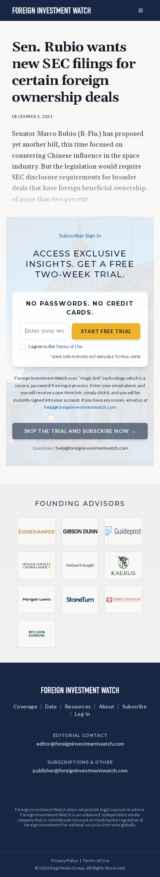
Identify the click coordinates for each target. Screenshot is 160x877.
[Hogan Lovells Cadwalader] (36, 566)
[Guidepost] (123, 531)
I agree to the (55, 347)
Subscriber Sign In (80, 235)
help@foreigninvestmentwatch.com (80, 407)
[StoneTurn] (80, 600)
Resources (78, 706)
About (107, 706)
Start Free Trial (106, 331)
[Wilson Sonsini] (36, 634)
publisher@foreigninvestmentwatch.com (80, 770)
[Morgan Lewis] (36, 599)
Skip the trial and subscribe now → (80, 431)
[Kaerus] (123, 566)
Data (51, 706)
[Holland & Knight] (80, 566)
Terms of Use (69, 347)
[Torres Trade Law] (123, 599)
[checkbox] (23, 347)
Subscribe (134, 706)
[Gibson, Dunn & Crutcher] (80, 531)
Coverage (25, 706)
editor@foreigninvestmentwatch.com (80, 743)
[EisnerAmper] (36, 531)
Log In (82, 714)
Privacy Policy (64, 860)
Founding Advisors (80, 503)
